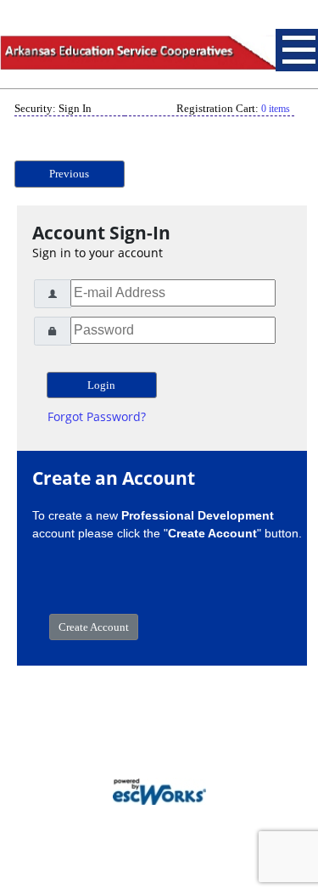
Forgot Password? (96, 416)
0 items (275, 109)
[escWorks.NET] (159, 790)
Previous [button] (69, 173)
